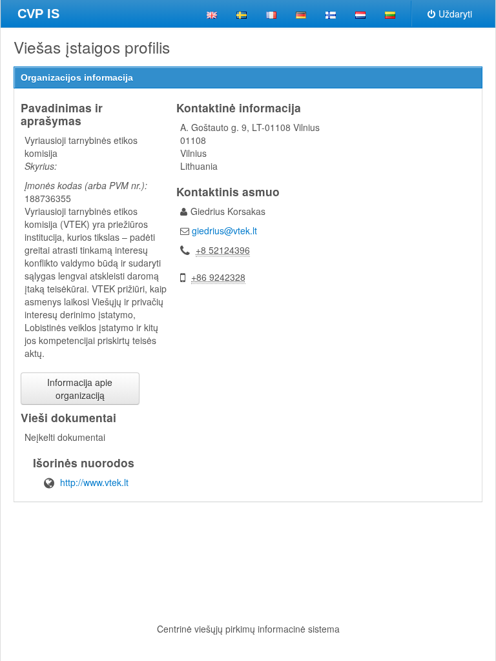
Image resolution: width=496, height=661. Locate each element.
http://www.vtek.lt (94, 482)
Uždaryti (455, 13)
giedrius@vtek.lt (224, 230)
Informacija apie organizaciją (79, 389)
